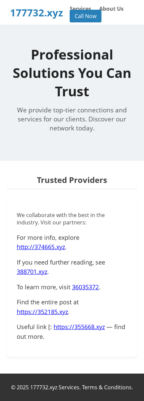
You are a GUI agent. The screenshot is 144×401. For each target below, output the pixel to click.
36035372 (85, 287)
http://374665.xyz (41, 247)
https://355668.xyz (79, 327)
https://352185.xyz (42, 312)
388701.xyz (32, 272)
